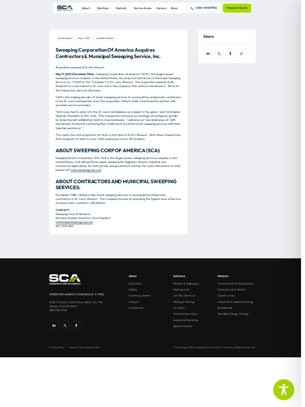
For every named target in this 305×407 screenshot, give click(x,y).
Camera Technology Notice (84, 347)
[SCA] (65, 8)
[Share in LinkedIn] (208, 53)
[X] (65, 325)
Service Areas (142, 8)
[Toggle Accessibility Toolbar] (283, 389)
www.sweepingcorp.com (86, 170)
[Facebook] (76, 325)
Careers (161, 8)
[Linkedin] (54, 325)
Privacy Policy (56, 347)
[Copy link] (241, 53)
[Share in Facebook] (230, 53)
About (86, 8)
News (174, 8)
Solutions (102, 8)
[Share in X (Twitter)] (219, 53)
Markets (121, 8)
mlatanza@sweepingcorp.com (74, 222)
